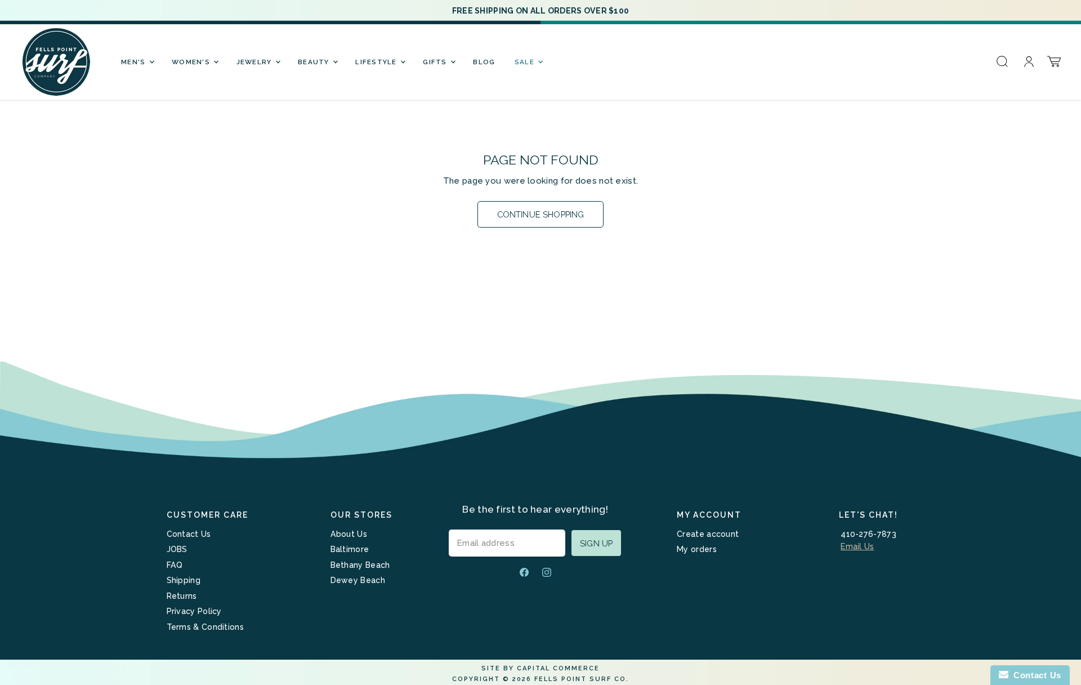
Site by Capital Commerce (540, 668)
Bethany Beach (360, 565)
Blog (484, 62)
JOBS (177, 549)
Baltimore (349, 549)
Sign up (596, 543)
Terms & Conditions (205, 626)
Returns (182, 596)
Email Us (857, 546)
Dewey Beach (357, 580)
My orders (697, 549)
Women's (192, 62)
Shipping (183, 580)
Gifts (436, 62)
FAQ (175, 565)
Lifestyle (377, 62)
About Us (348, 534)
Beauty (315, 62)
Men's (134, 62)
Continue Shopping (540, 214)
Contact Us (189, 534)
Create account (708, 534)
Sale (526, 62)
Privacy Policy (194, 611)
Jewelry (255, 62)
